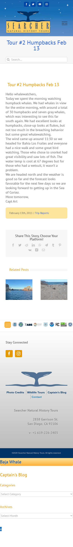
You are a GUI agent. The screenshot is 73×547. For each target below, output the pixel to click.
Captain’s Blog (57, 392)
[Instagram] (18, 353)
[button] (8, 289)
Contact (37, 396)
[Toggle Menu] (65, 23)
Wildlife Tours (36, 392)
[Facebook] (9, 353)
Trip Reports (42, 213)
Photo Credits (15, 392)
